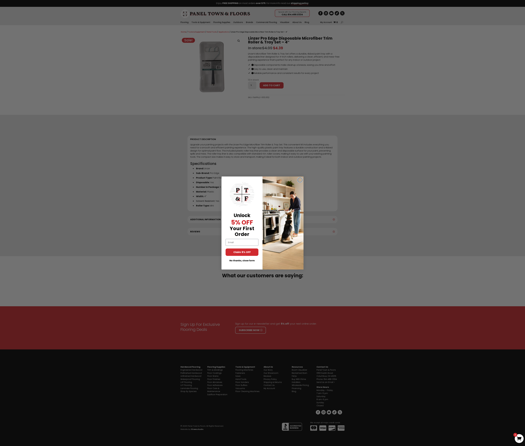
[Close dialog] (300, 180)
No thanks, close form (242, 260)
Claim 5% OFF (242, 252)
